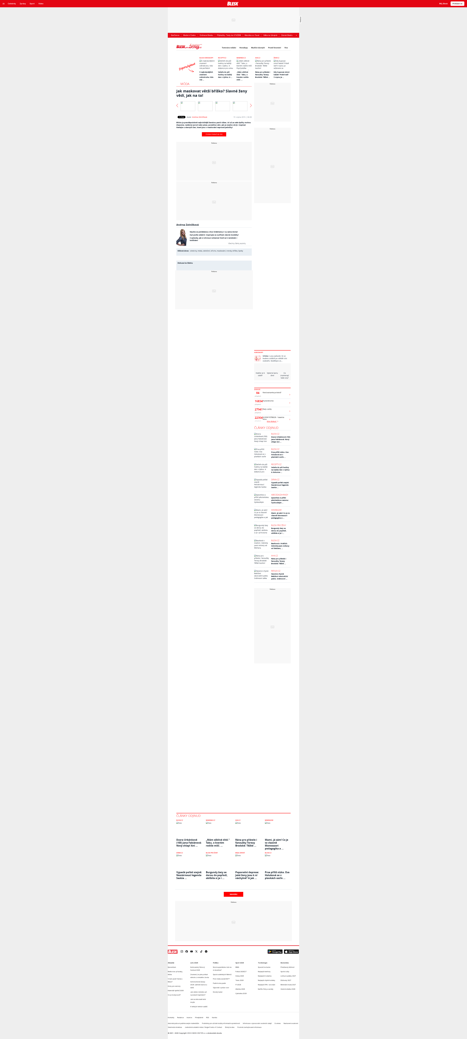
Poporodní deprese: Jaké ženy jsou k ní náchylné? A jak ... (247, 875)
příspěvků (258, 396)
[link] (181, 951)
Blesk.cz (275, 434)
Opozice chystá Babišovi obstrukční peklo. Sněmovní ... (279, 576)
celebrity (193, 251)
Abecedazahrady (279, 494)
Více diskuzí (272, 421)
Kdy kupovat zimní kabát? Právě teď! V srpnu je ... (281, 74)
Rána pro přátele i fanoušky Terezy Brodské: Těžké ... (262, 74)
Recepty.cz (222, 58)
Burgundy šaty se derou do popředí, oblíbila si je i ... (278, 530)
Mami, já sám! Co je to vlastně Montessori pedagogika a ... (280, 515)
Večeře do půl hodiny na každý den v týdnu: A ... (225, 74)
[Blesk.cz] (232, 4)
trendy (229, 251)
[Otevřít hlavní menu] (3, 3)
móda (200, 251)
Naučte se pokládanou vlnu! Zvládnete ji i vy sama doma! (214, 232)
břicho (213, 251)
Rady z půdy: (267, 409)
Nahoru (233, 894)
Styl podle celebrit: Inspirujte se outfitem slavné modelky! (214, 235)
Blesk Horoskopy (206, 58)
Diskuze (257, 389)
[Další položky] (296, 35)
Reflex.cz (275, 571)
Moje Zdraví (240, 853)
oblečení (206, 251)
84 (257, 393)
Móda (184, 84)
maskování (221, 251)
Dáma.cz (275, 479)
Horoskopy (243, 48)
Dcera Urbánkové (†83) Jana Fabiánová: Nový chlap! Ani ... (280, 439)
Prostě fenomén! (274, 48)
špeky (240, 251)
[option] (188, 105)
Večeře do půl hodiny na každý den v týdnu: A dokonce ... (280, 469)
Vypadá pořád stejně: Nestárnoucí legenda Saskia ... (280, 485)
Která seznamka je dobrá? (272, 392)
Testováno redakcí (229, 48)
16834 (258, 401)
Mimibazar (276, 510)
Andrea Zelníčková (199, 117)
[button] (275, 951)
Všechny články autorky (237, 243)
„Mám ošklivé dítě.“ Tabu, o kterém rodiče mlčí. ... (218, 842)
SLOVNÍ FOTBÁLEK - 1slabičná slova (273, 418)
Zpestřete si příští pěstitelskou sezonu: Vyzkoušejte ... (280, 500)
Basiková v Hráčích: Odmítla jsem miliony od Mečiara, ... (280, 545)
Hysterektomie (268, 401)
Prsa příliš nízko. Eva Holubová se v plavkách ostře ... (279, 454)
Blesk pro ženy (278, 525)
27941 (258, 409)
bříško (235, 251)
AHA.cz (257, 58)
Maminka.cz (241, 58)
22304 (258, 417)
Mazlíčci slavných (258, 48)
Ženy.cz (276, 58)
